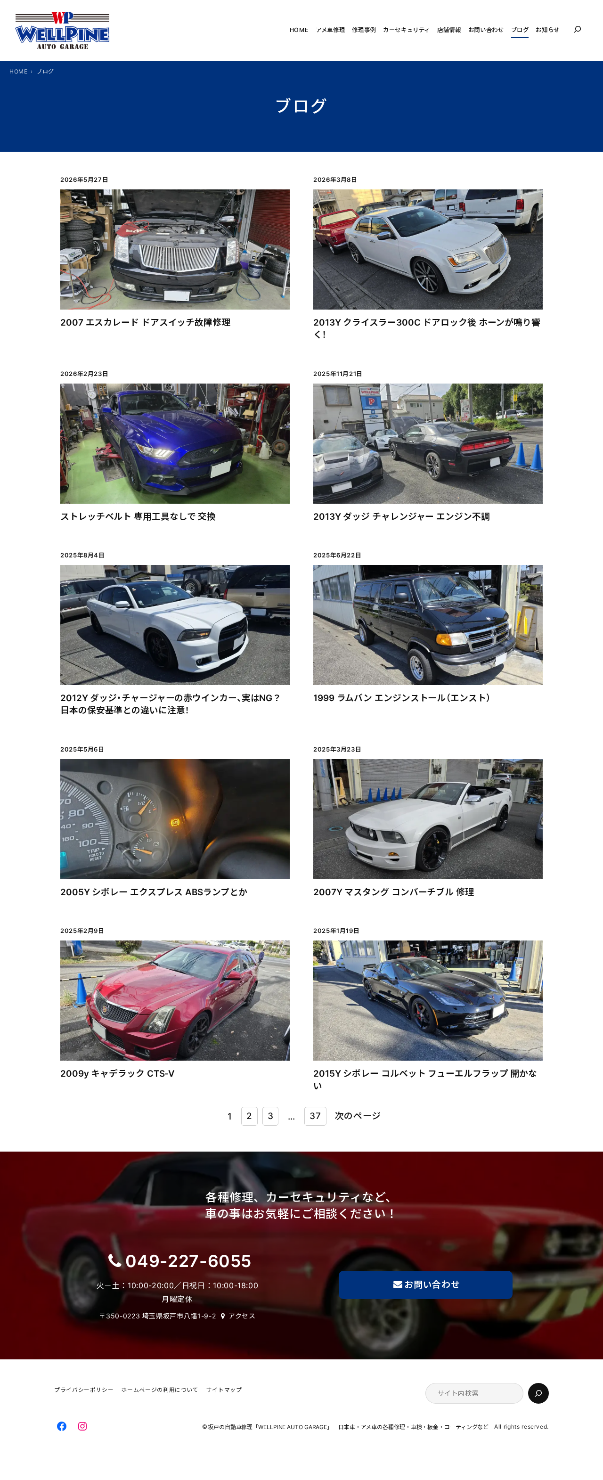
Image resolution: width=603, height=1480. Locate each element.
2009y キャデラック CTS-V (117, 1073)
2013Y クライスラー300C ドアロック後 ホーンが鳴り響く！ (426, 328)
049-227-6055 (188, 1261)
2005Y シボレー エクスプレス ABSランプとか (153, 892)
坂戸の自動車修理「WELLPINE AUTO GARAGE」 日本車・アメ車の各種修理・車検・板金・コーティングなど (351, 1427)
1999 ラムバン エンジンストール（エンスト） (402, 698)
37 (315, 1116)
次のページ (358, 1116)
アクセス (242, 1316)
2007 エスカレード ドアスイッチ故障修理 (145, 322)
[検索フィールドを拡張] (577, 29)
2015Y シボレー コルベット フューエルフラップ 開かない (425, 1079)
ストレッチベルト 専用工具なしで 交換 (138, 516)
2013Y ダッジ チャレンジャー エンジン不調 (401, 516)
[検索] (538, 1393)
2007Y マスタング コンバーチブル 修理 (393, 892)
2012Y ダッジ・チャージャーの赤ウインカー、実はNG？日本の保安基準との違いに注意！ (170, 704)
